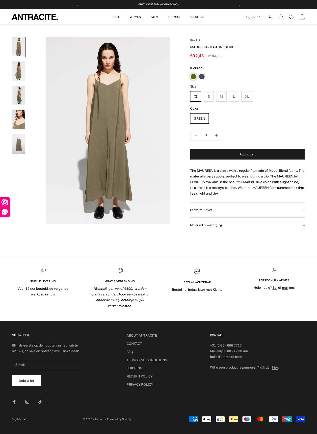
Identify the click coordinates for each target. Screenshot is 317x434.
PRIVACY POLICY (140, 384)
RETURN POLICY (140, 376)
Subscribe (26, 380)
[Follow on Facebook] (14, 401)
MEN (154, 17)
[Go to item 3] (19, 95)
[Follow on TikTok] (40, 401)
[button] (193, 77)
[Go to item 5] (19, 144)
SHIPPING (134, 368)
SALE (116, 17)
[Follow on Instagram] (27, 401)
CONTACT (134, 343)
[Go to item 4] (19, 120)
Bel (274, 287)
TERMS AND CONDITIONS (147, 360)
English (250, 17)
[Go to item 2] (19, 71)
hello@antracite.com (226, 356)
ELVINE (195, 39)
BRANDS (174, 17)
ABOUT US (197, 17)
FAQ (130, 351)
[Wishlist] (291, 17)
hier (275, 367)
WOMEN (135, 17)
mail (285, 287)
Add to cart (248, 154)
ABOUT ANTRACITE (142, 335)
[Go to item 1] (19, 47)
